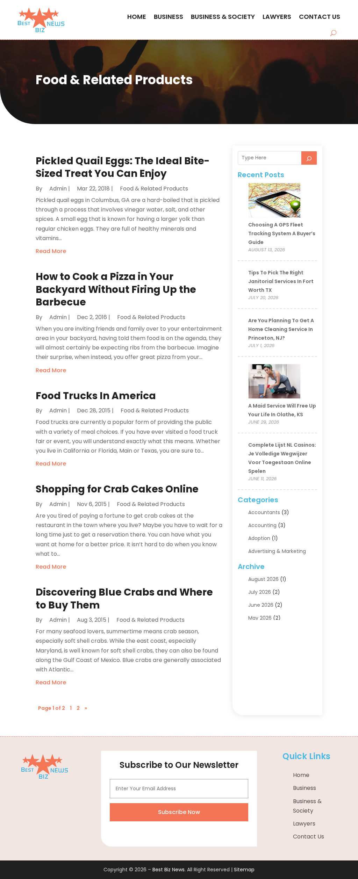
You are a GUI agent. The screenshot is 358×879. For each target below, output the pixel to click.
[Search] (309, 158)
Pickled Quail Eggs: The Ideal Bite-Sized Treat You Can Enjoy (122, 167)
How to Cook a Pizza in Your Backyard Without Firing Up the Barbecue (116, 289)
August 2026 (263, 579)
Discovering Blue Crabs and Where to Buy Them (124, 598)
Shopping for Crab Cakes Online (117, 489)
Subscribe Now (179, 812)
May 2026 (260, 617)
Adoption (259, 538)
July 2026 (259, 592)
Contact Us (319, 16)
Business (168, 16)
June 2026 (260, 604)
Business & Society (223, 16)
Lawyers (277, 16)
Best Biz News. (169, 869)
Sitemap (244, 869)
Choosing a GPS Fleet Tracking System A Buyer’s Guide (281, 233)
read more (51, 251)
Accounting (262, 525)
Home (136, 16)
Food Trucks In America (96, 396)
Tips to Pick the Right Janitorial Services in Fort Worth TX (281, 281)
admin (58, 189)
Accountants (264, 512)
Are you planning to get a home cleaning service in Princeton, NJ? (281, 329)
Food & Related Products (154, 189)
